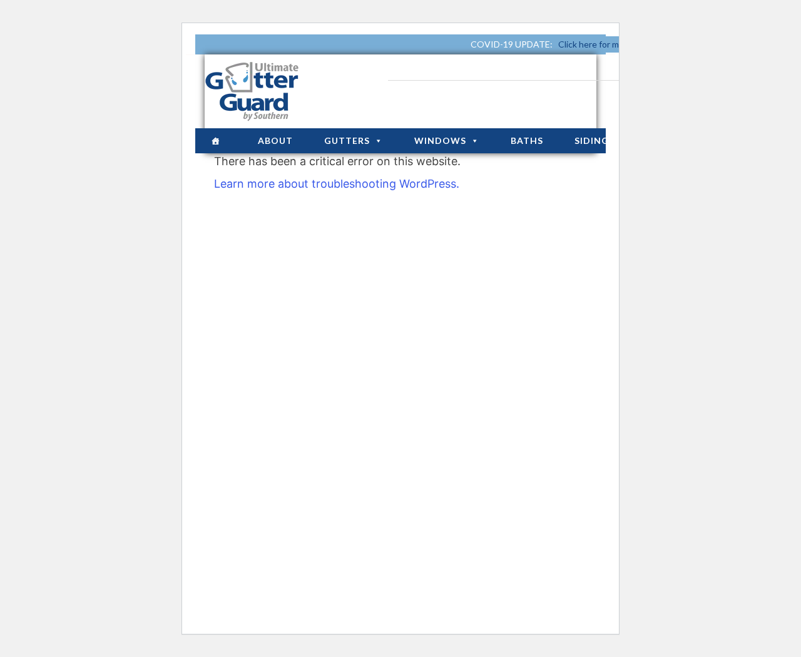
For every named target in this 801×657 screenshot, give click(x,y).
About (275, 140)
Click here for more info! (605, 44)
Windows (440, 140)
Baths (527, 140)
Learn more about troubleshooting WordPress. (336, 183)
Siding (591, 140)
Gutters (347, 140)
